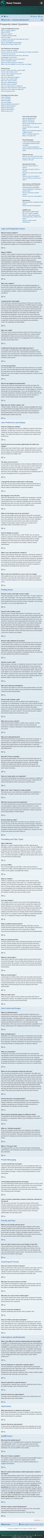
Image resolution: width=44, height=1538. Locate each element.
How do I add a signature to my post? (11, 73)
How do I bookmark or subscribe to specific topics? (32, 190)
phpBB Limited (11, 1444)
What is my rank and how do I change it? (12, 62)
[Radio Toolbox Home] (10, 3)
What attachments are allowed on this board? (32, 202)
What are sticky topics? (7, 107)
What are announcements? (8, 106)
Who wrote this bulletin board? (30, 211)
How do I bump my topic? (8, 91)
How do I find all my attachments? (31, 205)
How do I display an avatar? (8, 60)
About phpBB (15, 1448)
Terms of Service (8, 1535)
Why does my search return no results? (30, 170)
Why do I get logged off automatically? (11, 42)
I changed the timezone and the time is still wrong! (14, 55)
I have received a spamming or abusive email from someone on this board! (32, 148)
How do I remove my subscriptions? (32, 196)
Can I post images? (6, 102)
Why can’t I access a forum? (9, 80)
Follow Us (39, 1535)
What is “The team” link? (29, 135)
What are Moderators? (28, 120)
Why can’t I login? (6, 37)
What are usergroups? (28, 121)
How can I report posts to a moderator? (12, 86)
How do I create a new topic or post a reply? (13, 70)
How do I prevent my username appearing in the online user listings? (19, 52)
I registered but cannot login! (9, 35)
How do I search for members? (30, 176)
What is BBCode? (6, 97)
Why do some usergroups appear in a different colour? (32, 131)
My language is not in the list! (9, 57)
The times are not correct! (8, 54)
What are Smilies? (6, 100)
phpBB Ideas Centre (7, 1462)
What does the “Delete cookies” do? (11, 44)
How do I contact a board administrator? (29, 221)
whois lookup (5, 1481)
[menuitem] (6, 16)
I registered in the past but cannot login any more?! (15, 39)
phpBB (26, 505)
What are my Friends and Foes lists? (32, 156)
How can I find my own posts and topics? (31, 178)
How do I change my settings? (9, 50)
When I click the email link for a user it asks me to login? (16, 64)
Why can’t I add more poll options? (10, 77)
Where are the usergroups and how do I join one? (32, 124)
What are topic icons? (7, 111)
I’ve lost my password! (7, 41)
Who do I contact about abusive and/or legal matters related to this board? (31, 216)
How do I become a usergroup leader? (30, 127)
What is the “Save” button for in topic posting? (13, 87)
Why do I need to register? (8, 30)
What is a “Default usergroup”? (30, 134)
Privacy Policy (19, 1535)
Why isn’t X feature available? (30, 213)
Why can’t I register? (6, 34)
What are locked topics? (7, 109)
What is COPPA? (5, 32)
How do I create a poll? (7, 75)
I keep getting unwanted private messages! (30, 144)
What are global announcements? (10, 104)
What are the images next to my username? (13, 59)
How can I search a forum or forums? (30, 166)
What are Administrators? (29, 118)
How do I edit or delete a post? (9, 72)
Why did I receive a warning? (9, 84)
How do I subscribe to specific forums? (30, 193)
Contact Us (30, 1535)
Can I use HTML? (6, 99)
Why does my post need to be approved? (12, 89)
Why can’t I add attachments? (9, 82)
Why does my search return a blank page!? (32, 173)
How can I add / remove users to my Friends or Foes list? (32, 158)
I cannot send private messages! (31, 141)
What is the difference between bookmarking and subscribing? (30, 186)
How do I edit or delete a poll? (9, 79)
